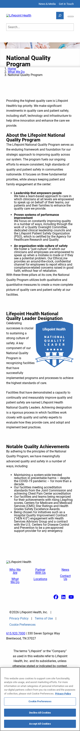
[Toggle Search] (60, 15)
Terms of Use (44, 618)
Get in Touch (66, 4)
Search (13, 38)
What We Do (16, 72)
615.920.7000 (15, 633)
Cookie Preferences (40, 701)
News (65, 569)
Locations (40, 579)
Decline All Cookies (40, 712)
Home (12, 69)
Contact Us (65, 577)
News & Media (47, 4)
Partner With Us (40, 571)
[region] (40, 699)
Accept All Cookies (40, 723)
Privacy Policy (19, 618)
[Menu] (71, 16)
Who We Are (15, 571)
